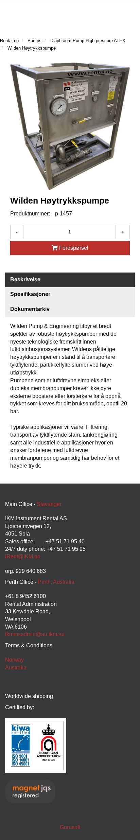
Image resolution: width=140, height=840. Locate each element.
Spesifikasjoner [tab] (30, 294)
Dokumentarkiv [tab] (30, 309)
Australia (16, 667)
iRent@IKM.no (22, 556)
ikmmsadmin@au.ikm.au (35, 634)
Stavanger (49, 504)
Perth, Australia (56, 582)
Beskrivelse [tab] (25, 279)
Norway (14, 660)
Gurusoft (70, 827)
